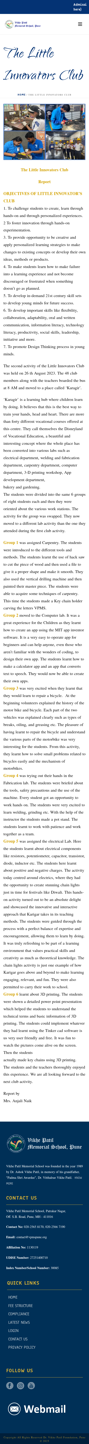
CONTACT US (18, 1339)
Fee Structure (20, 1305)
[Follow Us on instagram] (20, 1386)
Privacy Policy (21, 1347)
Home (22, 94)
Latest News (19, 1322)
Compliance (18, 1314)
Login (13, 1330)
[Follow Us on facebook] (9, 1386)
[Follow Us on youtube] (31, 1386)
